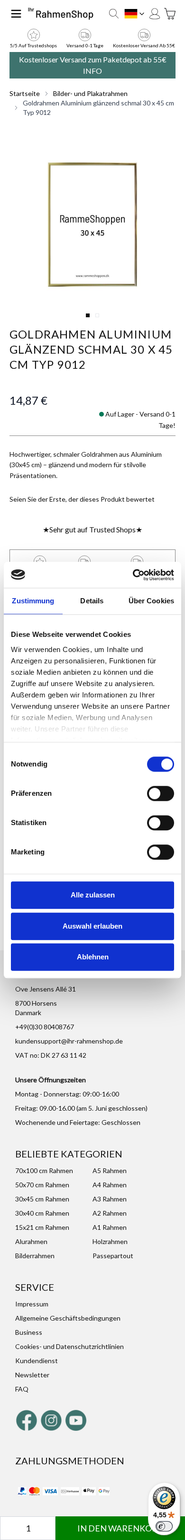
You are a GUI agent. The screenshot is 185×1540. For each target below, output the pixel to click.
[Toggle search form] (114, 13)
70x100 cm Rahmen (44, 1170)
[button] (92, 224)
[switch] (160, 793)
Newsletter (32, 1375)
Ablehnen (93, 957)
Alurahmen (31, 1241)
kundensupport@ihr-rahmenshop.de (69, 1041)
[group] (82, 499)
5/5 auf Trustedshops (33, 45)
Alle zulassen (93, 895)
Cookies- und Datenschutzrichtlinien (69, 1346)
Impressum (31, 1304)
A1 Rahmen (109, 1227)
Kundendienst (36, 1361)
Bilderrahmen (35, 1256)
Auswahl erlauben (92, 926)
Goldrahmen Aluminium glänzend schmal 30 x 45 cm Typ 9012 (98, 107)
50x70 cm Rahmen (42, 1185)
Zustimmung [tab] (33, 601)
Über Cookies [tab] (151, 601)
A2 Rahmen (109, 1213)
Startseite (24, 93)
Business (28, 1332)
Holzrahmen (110, 1241)
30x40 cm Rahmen (42, 1213)
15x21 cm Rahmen (42, 1227)
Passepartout (112, 1256)
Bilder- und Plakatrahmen (90, 93)
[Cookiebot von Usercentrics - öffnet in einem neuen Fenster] (133, 575)
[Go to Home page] (61, 14)
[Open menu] (16, 13)
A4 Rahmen (109, 1185)
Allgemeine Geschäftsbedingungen (67, 1318)
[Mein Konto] (154, 13)
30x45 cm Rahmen (42, 1199)
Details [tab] (91, 601)
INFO (92, 70)
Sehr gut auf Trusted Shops (92, 529)
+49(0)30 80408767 (44, 1027)
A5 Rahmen (109, 1170)
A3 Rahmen (109, 1199)
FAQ (21, 1389)
